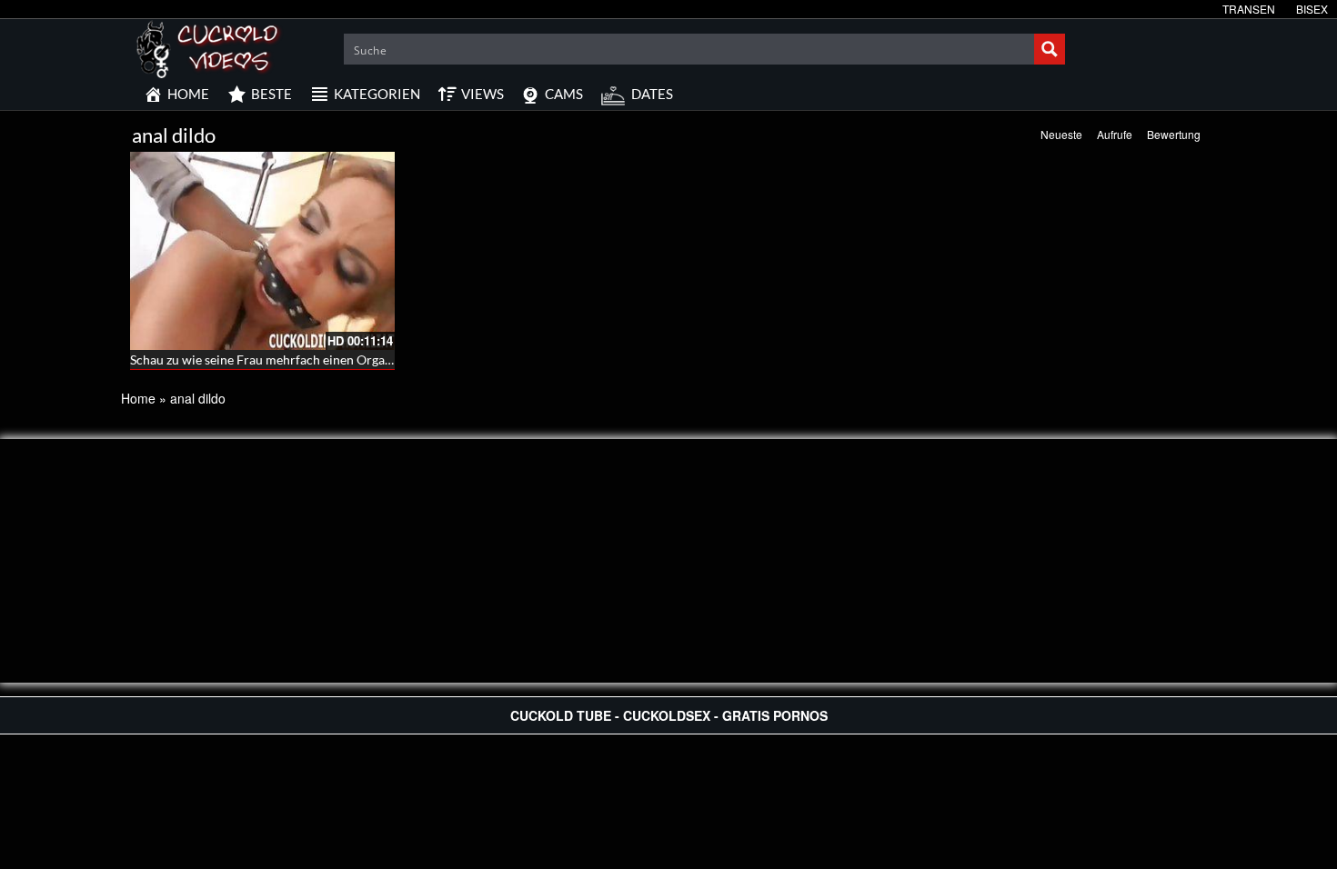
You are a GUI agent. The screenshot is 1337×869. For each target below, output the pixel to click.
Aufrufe (1114, 134)
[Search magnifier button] (1049, 49)
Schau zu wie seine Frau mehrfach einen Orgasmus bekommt (300, 359)
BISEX (1312, 8)
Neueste (1061, 134)
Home (138, 398)
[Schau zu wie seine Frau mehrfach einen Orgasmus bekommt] (262, 251)
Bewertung (1174, 134)
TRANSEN (1248, 8)
